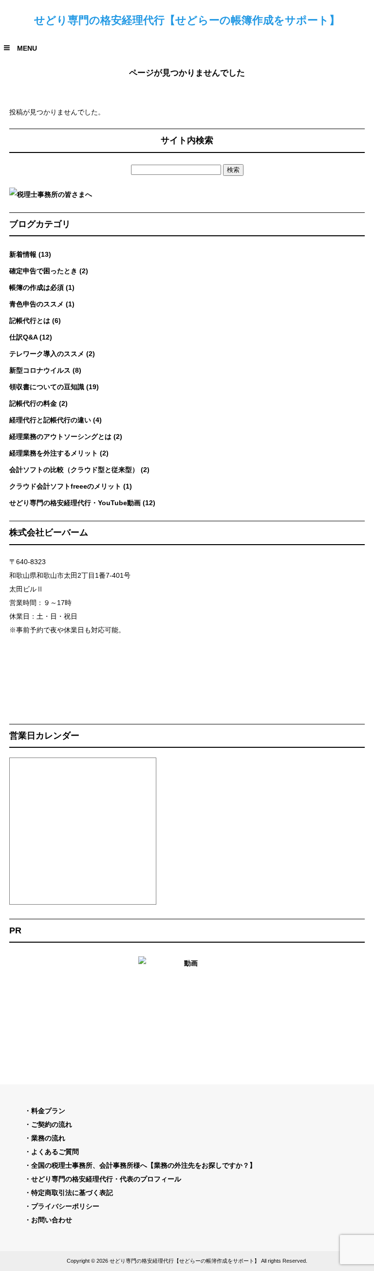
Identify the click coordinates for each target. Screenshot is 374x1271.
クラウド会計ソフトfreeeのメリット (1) (70, 486)
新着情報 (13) (30, 254)
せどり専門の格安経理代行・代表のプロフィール (106, 1179)
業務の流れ (48, 1138)
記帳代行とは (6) (35, 320)
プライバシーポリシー (65, 1206)
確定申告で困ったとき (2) (48, 271)
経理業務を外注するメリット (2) (59, 453)
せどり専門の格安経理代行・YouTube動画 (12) (82, 503)
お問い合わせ (51, 1220)
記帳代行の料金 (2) (38, 403)
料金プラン (48, 1111)
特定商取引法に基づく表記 (72, 1192)
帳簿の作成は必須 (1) (42, 287)
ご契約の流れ (51, 1124)
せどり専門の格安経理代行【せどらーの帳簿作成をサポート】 (187, 20)
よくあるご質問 (55, 1152)
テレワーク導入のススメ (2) (52, 354)
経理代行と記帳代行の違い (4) (55, 420)
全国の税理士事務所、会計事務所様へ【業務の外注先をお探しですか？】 (143, 1165)
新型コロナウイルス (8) (45, 370)
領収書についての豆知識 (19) (54, 387)
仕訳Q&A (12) (30, 337)
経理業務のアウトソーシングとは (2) (65, 436)
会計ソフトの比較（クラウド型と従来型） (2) (79, 470)
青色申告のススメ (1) (42, 304)
